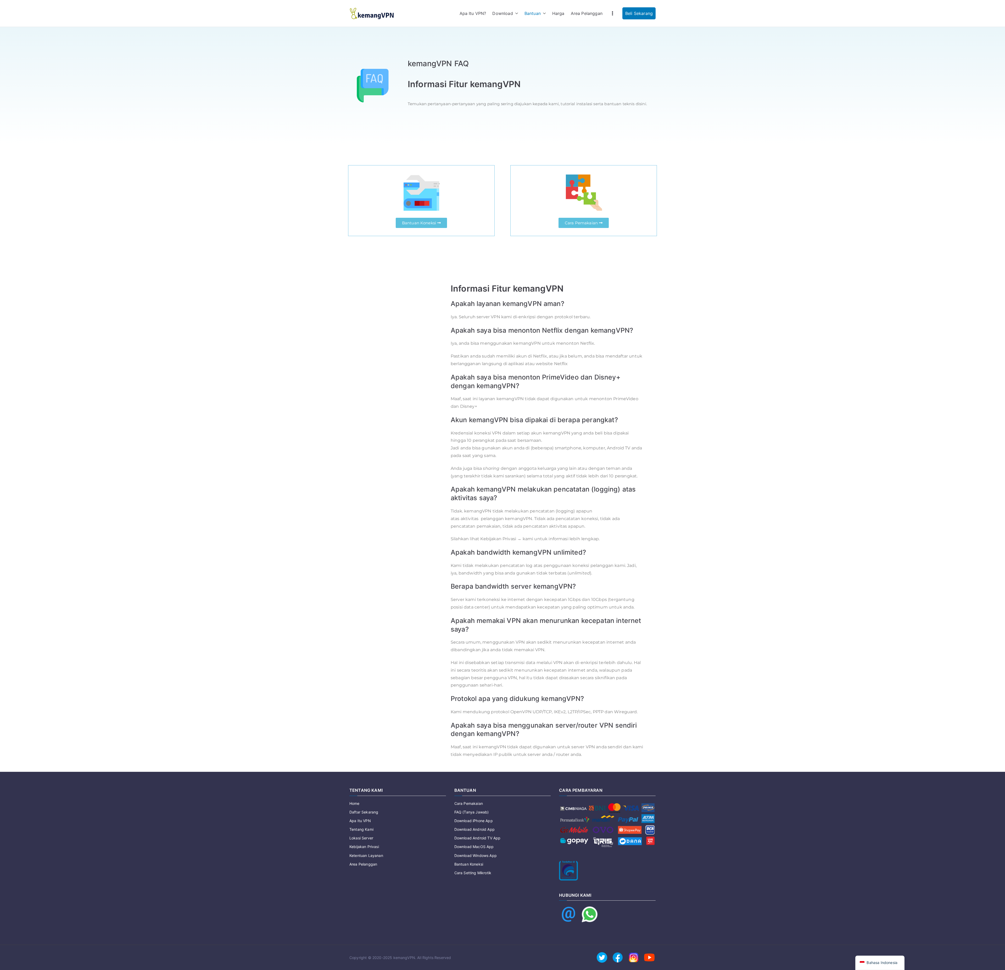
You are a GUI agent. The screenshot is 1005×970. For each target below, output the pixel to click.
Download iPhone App (473, 820)
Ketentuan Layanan (366, 855)
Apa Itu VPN (360, 820)
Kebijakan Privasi (364, 846)
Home (354, 803)
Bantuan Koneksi (468, 864)
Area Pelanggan (586, 13)
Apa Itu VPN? (473, 13)
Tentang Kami (361, 829)
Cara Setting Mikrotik (472, 873)
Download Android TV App (477, 838)
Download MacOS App (474, 846)
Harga (558, 13)
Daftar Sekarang (363, 812)
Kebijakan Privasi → (500, 538)
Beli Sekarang (639, 13)
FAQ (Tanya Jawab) (471, 812)
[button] (515, 13)
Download (502, 13)
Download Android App (474, 829)
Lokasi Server (361, 838)
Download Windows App (475, 855)
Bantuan (532, 13)
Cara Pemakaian (468, 803)
